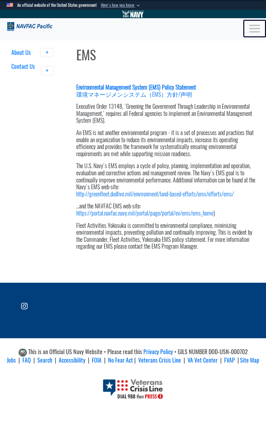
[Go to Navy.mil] (133, 14)
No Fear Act (120, 360)
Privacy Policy (158, 352)
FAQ (26, 360)
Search (44, 360)
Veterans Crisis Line (159, 360)
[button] (121, 5)
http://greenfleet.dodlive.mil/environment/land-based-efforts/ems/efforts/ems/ (155, 194)
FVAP (229, 360)
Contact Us (23, 66)
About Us (21, 52)
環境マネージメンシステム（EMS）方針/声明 (136, 90)
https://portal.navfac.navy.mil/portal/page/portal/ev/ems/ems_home (144, 213)
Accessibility (72, 360)
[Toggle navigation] (254, 28)
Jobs (11, 360)
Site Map (249, 360)
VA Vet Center (202, 360)
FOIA (97, 360)
